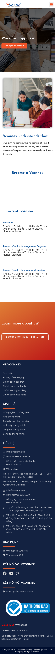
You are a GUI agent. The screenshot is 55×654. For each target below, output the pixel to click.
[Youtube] (11, 573)
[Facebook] (5, 573)
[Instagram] (18, 573)
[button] (51, 4)
